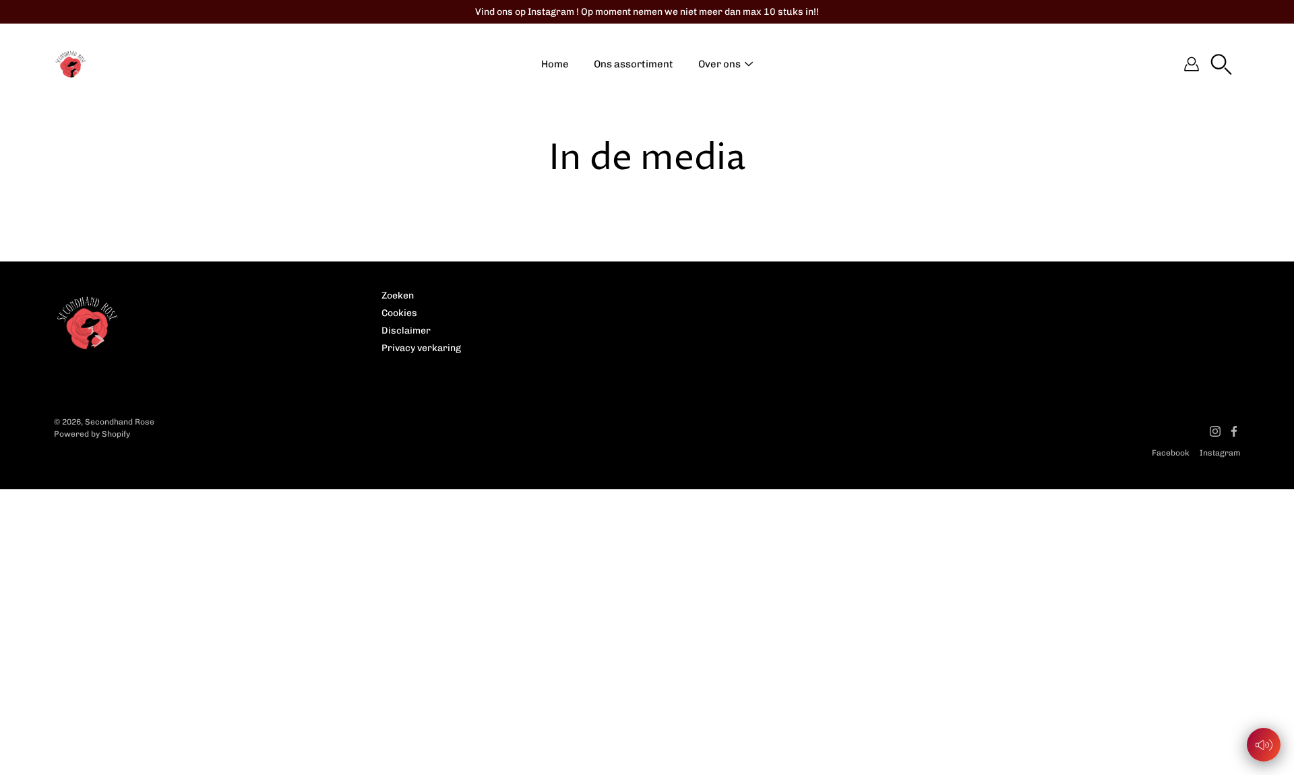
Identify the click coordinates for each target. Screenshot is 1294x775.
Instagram (1220, 453)
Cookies (399, 313)
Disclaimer (406, 330)
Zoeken (397, 295)
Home (555, 64)
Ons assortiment (633, 64)
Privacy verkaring (421, 348)
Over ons (719, 64)
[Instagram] (1215, 431)
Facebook (1171, 453)
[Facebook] (1234, 431)
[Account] (1191, 64)
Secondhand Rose (119, 422)
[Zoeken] (1221, 64)
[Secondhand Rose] (71, 64)
